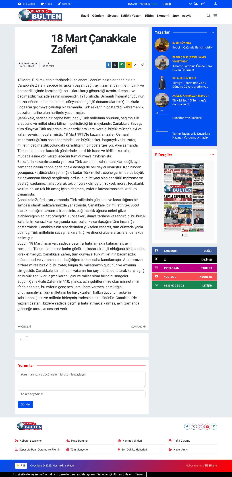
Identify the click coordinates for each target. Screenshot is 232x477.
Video (48, 3)
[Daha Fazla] (129, 65)
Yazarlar (66, 3)
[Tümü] (212, 32)
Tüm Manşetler (80, 449)
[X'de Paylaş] (115, 65)
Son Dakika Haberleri (134, 449)
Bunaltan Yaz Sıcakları (187, 118)
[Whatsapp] (214, 427)
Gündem (98, 15)
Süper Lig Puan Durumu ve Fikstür (39, 449)
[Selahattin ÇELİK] (162, 82)
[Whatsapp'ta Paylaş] (122, 65)
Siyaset (112, 15)
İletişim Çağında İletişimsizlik (192, 47)
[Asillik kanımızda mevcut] (162, 100)
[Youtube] (207, 427)
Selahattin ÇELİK (184, 78)
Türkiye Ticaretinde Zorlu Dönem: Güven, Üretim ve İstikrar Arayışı (189, 85)
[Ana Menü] (215, 15)
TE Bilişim (211, 465)
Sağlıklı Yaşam (131, 15)
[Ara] (208, 15)
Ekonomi (163, 15)
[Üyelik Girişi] (214, 4)
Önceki (25, 326)
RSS (23, 465)
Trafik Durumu (181, 440)
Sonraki (137, 326)
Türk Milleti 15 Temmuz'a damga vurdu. (189, 102)
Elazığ (84, 15)
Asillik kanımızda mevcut (190, 95)
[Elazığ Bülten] (41, 15)
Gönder (26, 404)
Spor (175, 15)
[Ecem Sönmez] (162, 45)
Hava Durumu (79, 440)
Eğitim (149, 15)
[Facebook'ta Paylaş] (108, 65)
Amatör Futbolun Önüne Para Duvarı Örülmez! (192, 68)
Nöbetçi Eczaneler (31, 440)
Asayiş (186, 15)
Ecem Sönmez (181, 42)
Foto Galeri (28, 3)
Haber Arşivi (180, 449)
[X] (194, 427)
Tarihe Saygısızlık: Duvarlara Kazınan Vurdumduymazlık (191, 135)
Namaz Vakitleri (132, 440)
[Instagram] (201, 427)
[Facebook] (187, 427)
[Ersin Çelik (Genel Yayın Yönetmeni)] (162, 62)
